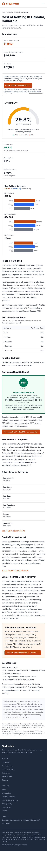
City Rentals (6, 762)
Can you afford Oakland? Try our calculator (20, 432)
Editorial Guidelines (8, 797)
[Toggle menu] (42, 3)
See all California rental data (13, 531)
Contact (4, 811)
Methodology (6, 793)
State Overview (7, 766)
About (4, 790)
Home (4, 12)
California (17, 12)
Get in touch (6, 823)
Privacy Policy (7, 804)
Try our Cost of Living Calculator (15, 570)
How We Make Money (10, 800)
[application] (23, 204)
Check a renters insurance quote (17, 85)
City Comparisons (8, 769)
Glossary (5, 780)
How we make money (36, 93)
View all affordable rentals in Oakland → (22, 653)
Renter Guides (7, 776)
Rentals (10, 12)
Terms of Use (6, 807)
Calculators (6, 773)
